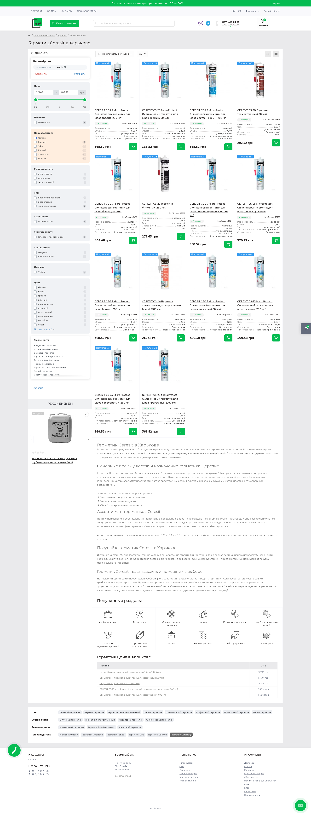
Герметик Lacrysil (157, 734)
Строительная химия (44, 35)
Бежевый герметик (44, 353)
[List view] (268, 54)
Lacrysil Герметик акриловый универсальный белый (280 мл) (130, 672)
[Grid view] (276, 54)
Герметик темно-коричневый (50, 367)
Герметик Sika (136, 734)
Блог (246, 788)
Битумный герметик (45, 345)
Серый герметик (43, 371)
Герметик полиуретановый (48, 356)
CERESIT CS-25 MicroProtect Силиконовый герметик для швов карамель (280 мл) (207, 305)
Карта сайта (250, 791)
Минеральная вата (188, 777)
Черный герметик (44, 364)
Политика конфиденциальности (260, 781)
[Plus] (225, 348)
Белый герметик (262, 712)
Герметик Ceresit (180, 734)
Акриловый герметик (130, 719)
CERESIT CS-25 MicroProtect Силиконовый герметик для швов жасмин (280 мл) (255, 305)
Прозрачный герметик (236, 712)
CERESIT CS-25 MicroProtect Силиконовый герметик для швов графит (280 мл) (112, 114)
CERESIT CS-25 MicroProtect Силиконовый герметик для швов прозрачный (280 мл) (160, 398)
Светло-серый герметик (47, 374)
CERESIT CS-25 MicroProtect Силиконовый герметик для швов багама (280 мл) (112, 305)
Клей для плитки (187, 781)
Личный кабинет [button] (272, 11)
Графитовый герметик (208, 712)
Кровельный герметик (46, 349)
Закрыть (275, 3)
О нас (247, 784)
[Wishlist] (86, 414)
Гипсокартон (186, 763)
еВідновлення (251, 777)
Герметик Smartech (92, 734)
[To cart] (133, 146)
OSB (181, 766)
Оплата (51, 11)
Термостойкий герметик (47, 360)
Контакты (66, 11)
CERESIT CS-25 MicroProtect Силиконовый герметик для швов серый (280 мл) (160, 114)
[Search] (96, 23)
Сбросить (41, 73)
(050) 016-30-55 (230, 25)
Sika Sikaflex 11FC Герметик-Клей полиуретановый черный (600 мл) (133, 695)
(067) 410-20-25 (230, 22)
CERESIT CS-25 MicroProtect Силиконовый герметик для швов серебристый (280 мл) (112, 398)
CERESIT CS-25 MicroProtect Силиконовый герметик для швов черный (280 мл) (255, 207)
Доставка (36, 11)
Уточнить (79, 73)
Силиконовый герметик (159, 719)
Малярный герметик (130, 727)
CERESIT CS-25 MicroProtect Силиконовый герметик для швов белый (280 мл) (112, 207)
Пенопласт (185, 770)
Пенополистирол (188, 773)
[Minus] (196, 348)
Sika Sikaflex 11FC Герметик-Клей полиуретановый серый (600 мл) (132, 678)
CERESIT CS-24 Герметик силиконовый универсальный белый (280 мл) (161, 305)
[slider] (36, 100)
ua (239, 11)
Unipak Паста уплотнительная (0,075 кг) (120, 683)
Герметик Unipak (68, 734)
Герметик (62, 35)
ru (233, 11)
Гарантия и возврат (254, 773)
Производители (87, 11)
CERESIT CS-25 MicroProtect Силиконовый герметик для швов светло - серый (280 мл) (208, 114)
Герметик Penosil (116, 734)
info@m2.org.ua (123, 776)
